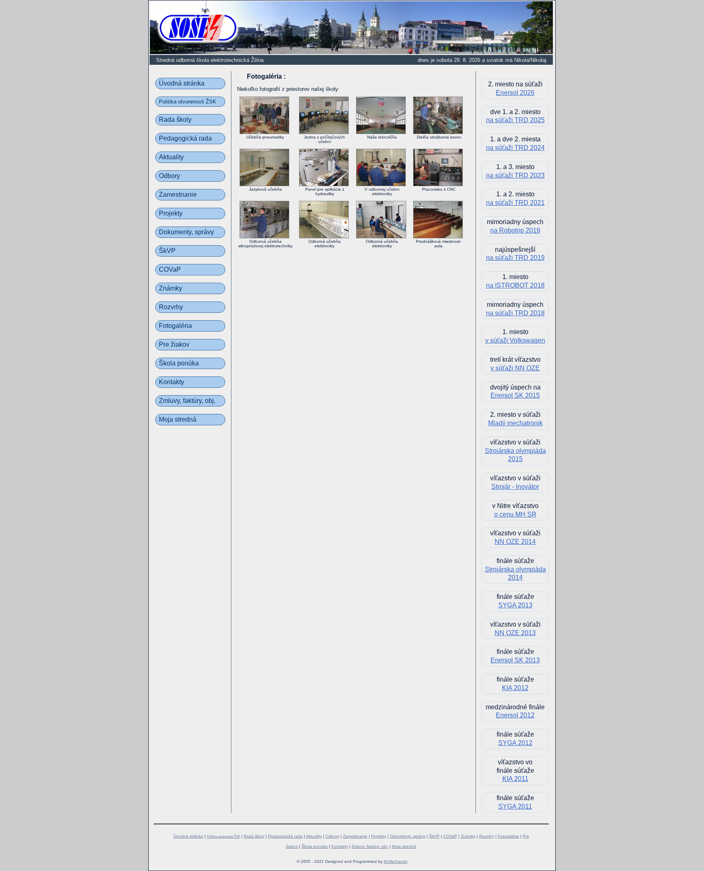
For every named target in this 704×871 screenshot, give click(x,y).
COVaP (170, 269)
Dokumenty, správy (186, 232)
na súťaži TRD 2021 (515, 202)
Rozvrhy (171, 307)
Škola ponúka (179, 363)
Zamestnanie (178, 194)
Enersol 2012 (515, 715)
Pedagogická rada (185, 138)
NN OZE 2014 (515, 541)
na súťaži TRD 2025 (515, 120)
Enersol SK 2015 (515, 395)
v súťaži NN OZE (515, 368)
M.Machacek (395, 861)
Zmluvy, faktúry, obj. (187, 400)
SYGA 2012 (515, 742)
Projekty (171, 213)
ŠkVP (167, 250)
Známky (170, 288)
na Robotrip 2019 (515, 230)
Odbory (169, 175)
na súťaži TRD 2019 (515, 257)
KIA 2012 (515, 687)
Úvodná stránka (182, 83)
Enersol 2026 (515, 92)
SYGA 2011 (515, 806)
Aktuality (171, 157)
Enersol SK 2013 (515, 660)
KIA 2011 (515, 778)
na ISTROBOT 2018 (515, 285)
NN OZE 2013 (515, 632)
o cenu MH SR (515, 514)
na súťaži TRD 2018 (515, 313)
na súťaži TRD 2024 (515, 147)
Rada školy (175, 119)
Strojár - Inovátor (515, 486)
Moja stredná (177, 419)
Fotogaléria (175, 325)
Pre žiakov (174, 344)
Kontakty (171, 381)
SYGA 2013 (515, 605)
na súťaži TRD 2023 (515, 175)
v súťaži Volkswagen (515, 340)
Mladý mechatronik (515, 423)
